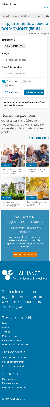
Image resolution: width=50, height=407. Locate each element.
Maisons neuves (9, 336)
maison (30, 81)
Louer (4, 323)
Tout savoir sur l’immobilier (15, 357)
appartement (14, 81)
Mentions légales (10, 383)
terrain (11, 85)
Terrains (6, 332)
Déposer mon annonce (25, 254)
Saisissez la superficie (14, 73)
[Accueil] (10, 6)
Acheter (5, 327)
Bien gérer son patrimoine (14, 366)
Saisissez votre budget (15, 60)
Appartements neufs (11, 340)
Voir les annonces (34, 92)
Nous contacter (9, 379)
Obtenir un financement (13, 362)
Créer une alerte (12, 92)
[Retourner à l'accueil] (25, 275)
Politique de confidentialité (14, 387)
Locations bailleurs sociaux (15, 344)
